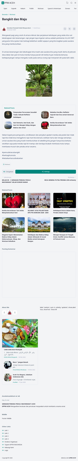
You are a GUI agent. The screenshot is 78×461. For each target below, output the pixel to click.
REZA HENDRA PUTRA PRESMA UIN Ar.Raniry (60, 180)
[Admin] (4, 312)
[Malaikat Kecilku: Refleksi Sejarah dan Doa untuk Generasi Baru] (45, 118)
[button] (8, 172)
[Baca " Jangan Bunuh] (8, 368)
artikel (16, 382)
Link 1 (6, 430)
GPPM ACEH (8, 2)
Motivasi (40, 8)
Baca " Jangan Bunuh (20, 362)
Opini (5, 8)
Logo (6, 450)
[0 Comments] (65, 29)
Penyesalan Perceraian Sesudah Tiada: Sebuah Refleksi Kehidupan (25, 114)
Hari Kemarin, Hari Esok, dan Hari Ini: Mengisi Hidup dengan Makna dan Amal (24, 125)
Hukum (23, 8)
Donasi (67, 8)
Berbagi (46, 172)
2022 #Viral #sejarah (11, 357)
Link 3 (6, 436)
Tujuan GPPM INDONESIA (13, 445)
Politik (31, 8)
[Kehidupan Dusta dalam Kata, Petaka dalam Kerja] (64, 207)
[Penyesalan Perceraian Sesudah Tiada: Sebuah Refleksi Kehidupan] (8, 118)
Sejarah (13, 8)
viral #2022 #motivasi (20, 370)
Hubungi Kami (9, 447)
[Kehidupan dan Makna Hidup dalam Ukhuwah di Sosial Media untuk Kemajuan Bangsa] (39, 232)
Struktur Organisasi (11, 442)
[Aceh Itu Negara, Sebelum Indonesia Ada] (8, 381)
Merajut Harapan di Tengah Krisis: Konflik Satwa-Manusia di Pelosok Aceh (64, 237)
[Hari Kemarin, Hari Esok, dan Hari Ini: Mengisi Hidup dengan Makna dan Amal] (8, 129)
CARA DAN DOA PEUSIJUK (13, 350)
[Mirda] (15, 312)
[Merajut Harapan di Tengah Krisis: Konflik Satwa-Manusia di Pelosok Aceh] (64, 232)
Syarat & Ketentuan (54, 8)
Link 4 (6, 439)
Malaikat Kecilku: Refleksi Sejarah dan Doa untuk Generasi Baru (62, 114)
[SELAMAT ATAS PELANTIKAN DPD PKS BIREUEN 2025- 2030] (39, 207)
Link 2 (6, 433)
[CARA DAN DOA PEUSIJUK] (20, 347)
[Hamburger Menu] (75, 3)
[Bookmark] (74, 29)
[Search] (71, 3)
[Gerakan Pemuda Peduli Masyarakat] (9, 312)
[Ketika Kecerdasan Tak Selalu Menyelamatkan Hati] (45, 129)
